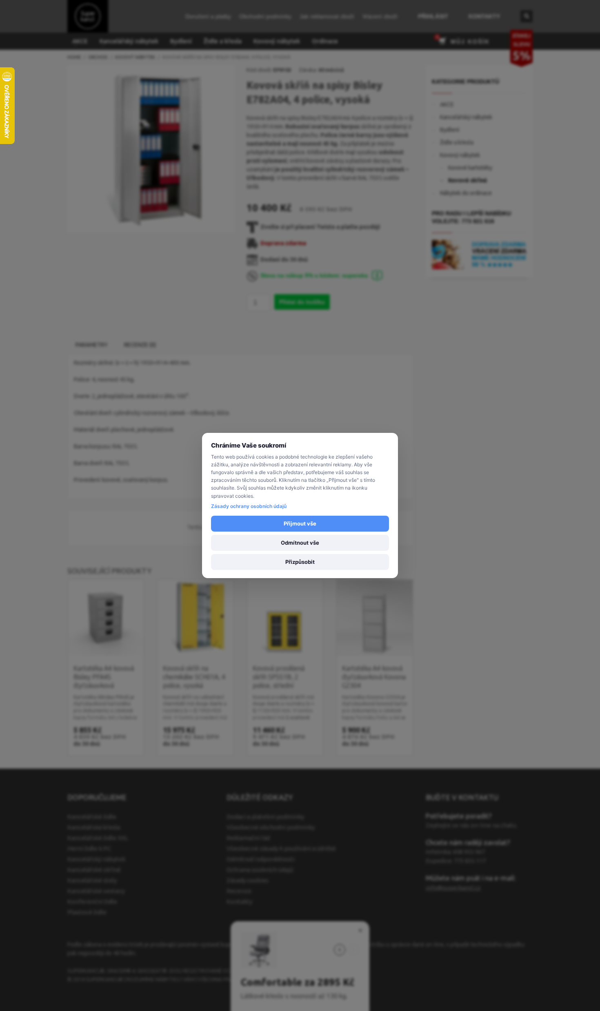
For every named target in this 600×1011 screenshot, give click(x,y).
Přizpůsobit (300, 562)
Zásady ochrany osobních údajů (249, 506)
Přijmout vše (300, 523)
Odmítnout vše (300, 542)
